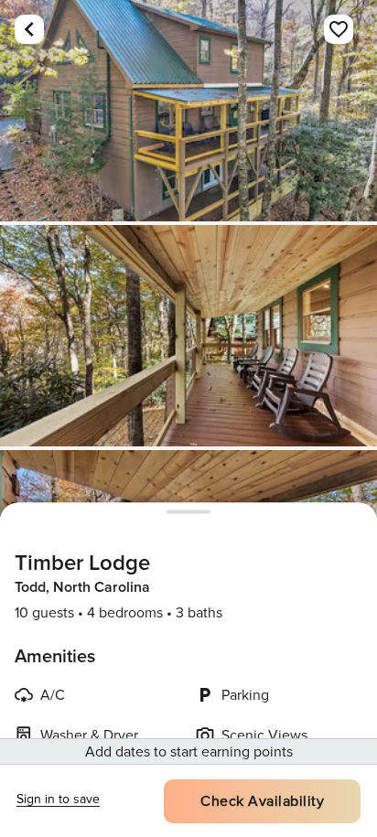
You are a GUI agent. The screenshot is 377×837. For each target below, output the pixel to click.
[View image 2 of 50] (188, 335)
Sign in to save (58, 799)
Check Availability (262, 801)
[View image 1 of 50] (188, 110)
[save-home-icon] (338, 29)
